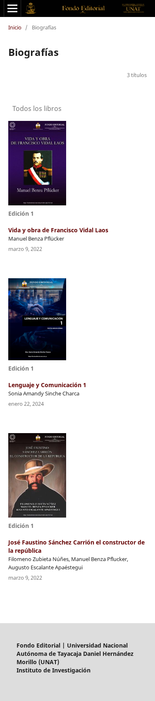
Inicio (14, 27)
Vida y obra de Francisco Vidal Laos (58, 230)
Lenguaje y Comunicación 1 (47, 385)
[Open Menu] (12, 8)
